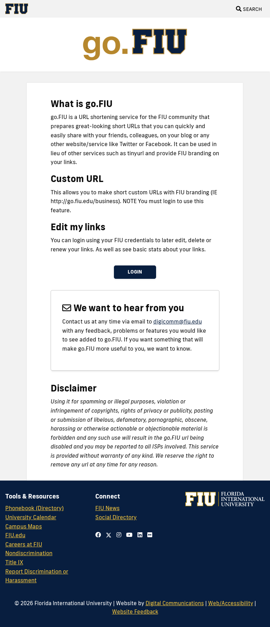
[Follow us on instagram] (118, 534)
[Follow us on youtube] (129, 534)
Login (135, 272)
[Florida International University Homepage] (19, 9)
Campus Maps (23, 526)
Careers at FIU (23, 544)
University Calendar (30, 517)
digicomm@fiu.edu (177, 321)
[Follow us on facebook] (98, 534)
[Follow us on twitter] (108, 534)
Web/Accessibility (230, 603)
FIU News (107, 508)
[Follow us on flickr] (149, 534)
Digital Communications (175, 603)
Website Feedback (135, 611)
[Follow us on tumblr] (139, 534)
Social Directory (116, 517)
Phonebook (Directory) (34, 508)
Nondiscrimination (28, 553)
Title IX (14, 562)
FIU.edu (15, 535)
